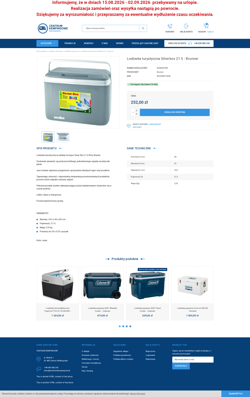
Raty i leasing (87, 371)
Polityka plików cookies (123, 359)
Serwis (85, 367)
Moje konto (150, 351)
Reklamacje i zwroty (90, 359)
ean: (129, 76)
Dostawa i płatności (90, 355)
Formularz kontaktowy (91, 363)
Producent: (133, 72)
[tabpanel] (57, 293)
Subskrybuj (181, 366)
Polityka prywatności (122, 355)
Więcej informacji (137, 393)
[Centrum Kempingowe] (52, 28)
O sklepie (85, 351)
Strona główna (41, 51)
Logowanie (150, 355)
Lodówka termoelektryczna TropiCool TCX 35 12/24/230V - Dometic (57, 311)
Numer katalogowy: (137, 68)
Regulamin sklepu (120, 351)
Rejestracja (150, 359)
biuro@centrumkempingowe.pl (57, 370)
